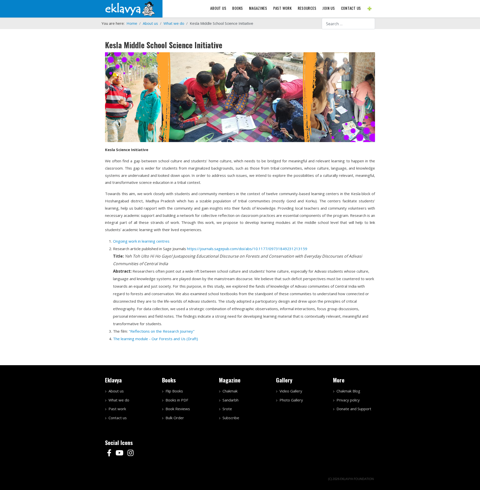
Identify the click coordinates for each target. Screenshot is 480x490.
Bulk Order (175, 417)
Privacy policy (348, 399)
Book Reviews (178, 408)
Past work (117, 408)
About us (218, 8)
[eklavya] (130, 8)
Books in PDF (177, 399)
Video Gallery (291, 390)
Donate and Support (353, 408)
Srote (227, 408)
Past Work (282, 8)
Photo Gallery (291, 399)
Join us (328, 8)
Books (237, 8)
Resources (307, 8)
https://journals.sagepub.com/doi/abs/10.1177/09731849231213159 (247, 248)
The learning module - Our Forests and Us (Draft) (155, 338)
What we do (118, 399)
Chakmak (230, 390)
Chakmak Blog (348, 390)
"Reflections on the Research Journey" (161, 331)
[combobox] (348, 23)
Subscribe (230, 417)
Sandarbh (230, 399)
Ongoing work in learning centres (141, 241)
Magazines (258, 8)
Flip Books (174, 390)
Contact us (351, 8)
